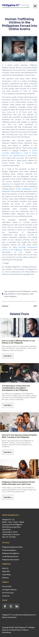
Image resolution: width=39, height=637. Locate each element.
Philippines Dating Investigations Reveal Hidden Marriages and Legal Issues (18, 483)
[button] (35, 6)
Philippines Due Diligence (10, 553)
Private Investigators (9, 550)
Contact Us (6, 596)
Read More (8, 356)
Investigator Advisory (9, 589)
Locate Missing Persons (10, 556)
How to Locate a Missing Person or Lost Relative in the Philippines (18, 342)
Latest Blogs (6, 574)
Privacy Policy (6, 586)
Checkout (5, 578)
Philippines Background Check (12, 547)
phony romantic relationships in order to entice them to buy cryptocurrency (19, 153)
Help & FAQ (6, 571)
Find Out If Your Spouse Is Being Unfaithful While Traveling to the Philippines (19, 436)
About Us (5, 568)
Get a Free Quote (8, 593)
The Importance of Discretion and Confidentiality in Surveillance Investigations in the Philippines (16, 388)
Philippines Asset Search (10, 559)
